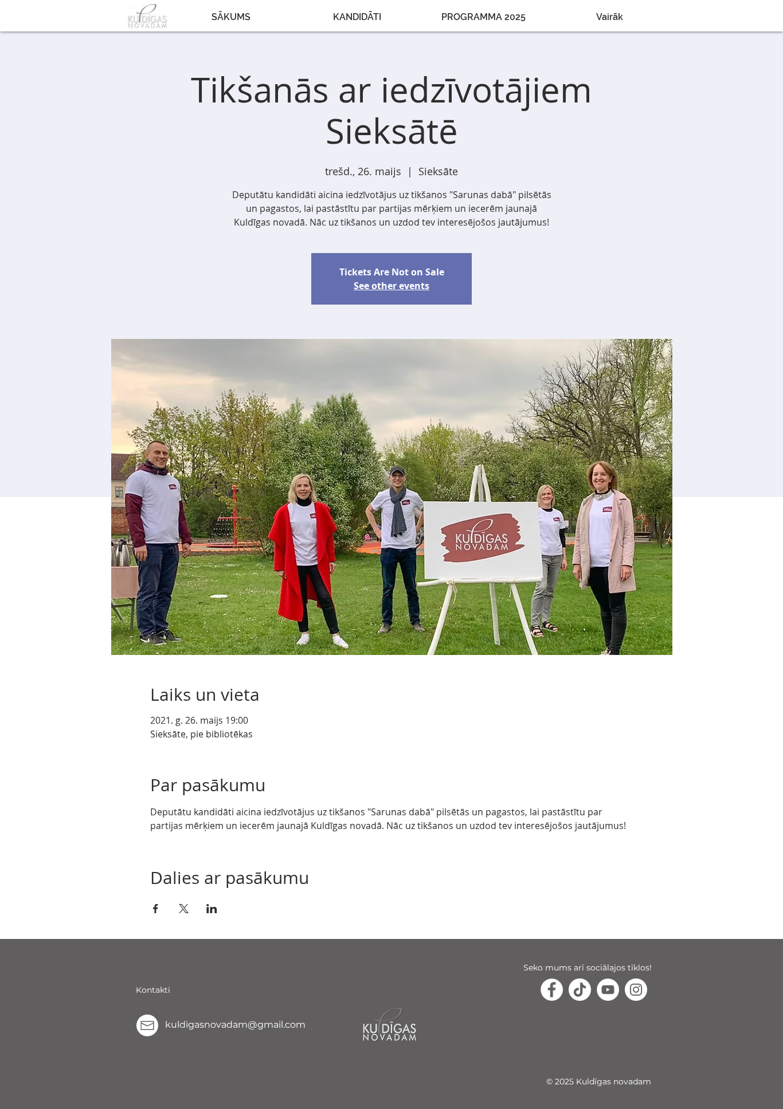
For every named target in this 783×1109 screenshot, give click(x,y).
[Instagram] (636, 989)
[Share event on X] (183, 908)
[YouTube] (608, 989)
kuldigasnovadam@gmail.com (235, 1024)
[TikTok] (580, 989)
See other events (391, 285)
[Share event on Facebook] (155, 908)
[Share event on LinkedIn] (211, 908)
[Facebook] (552, 989)
